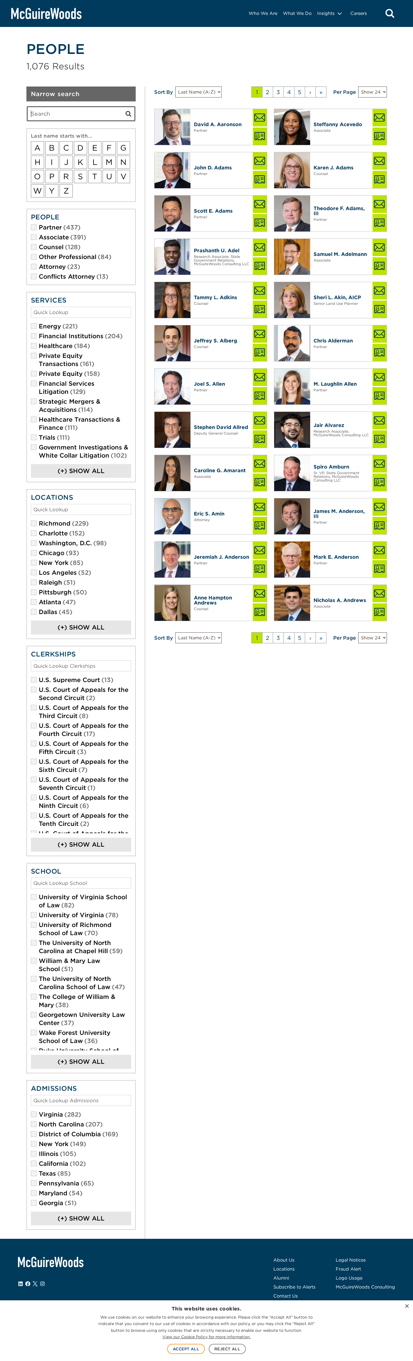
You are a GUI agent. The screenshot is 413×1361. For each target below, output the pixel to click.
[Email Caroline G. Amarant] (260, 463)
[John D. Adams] (172, 170)
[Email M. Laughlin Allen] (380, 377)
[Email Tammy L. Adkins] (260, 290)
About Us (283, 1260)
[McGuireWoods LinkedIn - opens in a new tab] (20, 1283)
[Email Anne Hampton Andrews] (260, 593)
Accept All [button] (186, 1349)
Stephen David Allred (221, 427)
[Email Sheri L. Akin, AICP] (380, 290)
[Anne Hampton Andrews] (172, 603)
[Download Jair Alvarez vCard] (380, 439)
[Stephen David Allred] (172, 430)
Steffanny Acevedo (338, 124)
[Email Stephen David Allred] (260, 420)
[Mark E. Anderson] (292, 560)
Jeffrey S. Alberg (215, 341)
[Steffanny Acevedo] (292, 127)
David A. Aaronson (218, 124)
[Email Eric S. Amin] (260, 507)
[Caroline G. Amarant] (172, 473)
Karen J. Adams (333, 168)
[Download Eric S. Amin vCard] (260, 525)
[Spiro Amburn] (292, 473)
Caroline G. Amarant (220, 470)
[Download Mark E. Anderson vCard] (380, 569)
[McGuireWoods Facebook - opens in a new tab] (27, 1283)
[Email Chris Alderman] (380, 334)
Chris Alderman (333, 341)
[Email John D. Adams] (260, 161)
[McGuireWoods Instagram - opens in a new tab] (42, 1283)
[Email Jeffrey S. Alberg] (260, 334)
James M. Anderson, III (339, 513)
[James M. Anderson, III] (292, 516)
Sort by (163, 92)
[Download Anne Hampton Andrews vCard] (260, 612)
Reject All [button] (227, 1349)
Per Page (344, 92)
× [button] (407, 1306)
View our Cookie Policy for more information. (206, 1337)
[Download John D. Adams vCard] (260, 179)
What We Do (297, 13)
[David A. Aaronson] (172, 127)
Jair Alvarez (329, 425)
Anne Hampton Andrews (213, 600)
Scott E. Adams (213, 211)
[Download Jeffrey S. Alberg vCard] (260, 352)
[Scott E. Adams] (172, 213)
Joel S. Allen (209, 384)
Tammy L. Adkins (215, 297)
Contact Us (285, 1296)
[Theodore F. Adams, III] (292, 213)
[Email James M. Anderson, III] (380, 507)
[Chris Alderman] (292, 343)
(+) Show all (81, 470)
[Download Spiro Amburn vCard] (380, 482)
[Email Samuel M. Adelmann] (380, 247)
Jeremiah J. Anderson (221, 557)
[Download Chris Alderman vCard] (380, 352)
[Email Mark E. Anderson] (380, 550)
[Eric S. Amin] (172, 516)
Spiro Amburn (331, 467)
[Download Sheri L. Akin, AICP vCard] (380, 309)
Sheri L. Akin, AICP (337, 297)
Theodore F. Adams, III (339, 210)
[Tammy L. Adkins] (172, 300)
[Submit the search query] (128, 114)
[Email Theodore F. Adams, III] (380, 204)
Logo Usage (349, 1278)
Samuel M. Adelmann (340, 254)
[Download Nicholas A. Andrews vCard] (380, 612)
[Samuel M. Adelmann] (292, 257)
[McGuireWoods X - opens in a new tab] (35, 1283)
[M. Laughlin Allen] (292, 387)
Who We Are (263, 13)
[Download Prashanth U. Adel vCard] (260, 266)
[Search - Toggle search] (390, 13)
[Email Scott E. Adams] (260, 204)
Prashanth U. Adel (216, 250)
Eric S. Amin (209, 514)
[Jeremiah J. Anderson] (172, 560)
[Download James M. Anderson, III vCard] (380, 525)
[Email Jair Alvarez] (380, 420)
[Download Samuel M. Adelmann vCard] (380, 266)
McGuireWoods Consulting (365, 1287)
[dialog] (206, 1330)
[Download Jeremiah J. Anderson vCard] (260, 569)
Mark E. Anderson (336, 557)
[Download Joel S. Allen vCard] (260, 396)
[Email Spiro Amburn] (380, 463)
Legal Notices (351, 1260)
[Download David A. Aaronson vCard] (260, 136)
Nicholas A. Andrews (340, 600)
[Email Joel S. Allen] (260, 377)
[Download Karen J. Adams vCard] (380, 179)
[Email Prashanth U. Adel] (260, 247)
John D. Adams (213, 168)
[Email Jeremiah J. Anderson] (260, 550)
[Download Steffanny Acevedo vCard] (380, 136)
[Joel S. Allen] (172, 387)
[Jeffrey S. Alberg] (172, 343)
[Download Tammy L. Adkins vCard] (260, 309)
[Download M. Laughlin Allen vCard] (380, 396)
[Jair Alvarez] (292, 430)
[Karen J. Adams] (292, 170)
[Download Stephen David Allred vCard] (260, 439)
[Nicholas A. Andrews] (292, 603)
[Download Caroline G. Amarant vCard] (260, 482)
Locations (284, 1269)
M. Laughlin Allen (335, 384)
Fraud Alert (348, 1269)
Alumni (281, 1278)
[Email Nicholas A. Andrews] (380, 593)
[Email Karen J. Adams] (380, 161)
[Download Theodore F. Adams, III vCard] (380, 222)
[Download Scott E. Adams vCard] (260, 222)
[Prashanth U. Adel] (172, 257)
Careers (358, 13)
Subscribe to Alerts (294, 1287)
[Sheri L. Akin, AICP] (292, 300)
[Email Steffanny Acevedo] (380, 117)
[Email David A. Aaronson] (260, 117)
